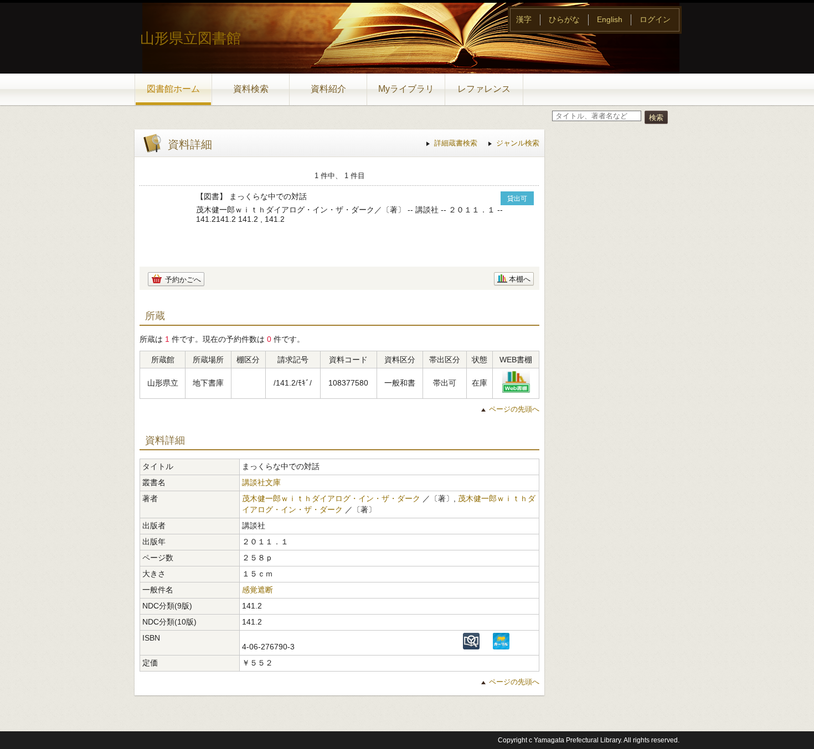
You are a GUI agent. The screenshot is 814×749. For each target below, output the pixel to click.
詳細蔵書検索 (455, 143)
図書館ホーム (173, 88)
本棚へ (519, 279)
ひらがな (564, 19)
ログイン (655, 19)
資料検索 (251, 88)
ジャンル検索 (517, 143)
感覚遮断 (257, 589)
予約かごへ (183, 279)
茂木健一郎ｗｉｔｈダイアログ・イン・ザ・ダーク (331, 498)
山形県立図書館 (190, 38)
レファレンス (484, 88)
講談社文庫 (261, 482)
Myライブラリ (406, 88)
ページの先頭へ (514, 409)
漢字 (524, 19)
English (609, 19)
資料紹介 (328, 88)
